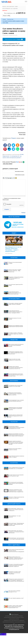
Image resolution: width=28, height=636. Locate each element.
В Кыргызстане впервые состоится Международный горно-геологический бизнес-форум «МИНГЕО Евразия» (16, 434)
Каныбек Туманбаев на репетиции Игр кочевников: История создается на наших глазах (16, 375)
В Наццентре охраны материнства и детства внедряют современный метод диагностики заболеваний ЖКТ (16, 580)
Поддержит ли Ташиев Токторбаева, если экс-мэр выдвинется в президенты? (16, 278)
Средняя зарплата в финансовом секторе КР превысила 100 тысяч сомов (15, 416)
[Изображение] (10, 178)
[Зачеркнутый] (9, 178)
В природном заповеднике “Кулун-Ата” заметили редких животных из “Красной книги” (16, 352)
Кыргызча (4, 10)
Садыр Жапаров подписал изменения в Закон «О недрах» (16, 457)
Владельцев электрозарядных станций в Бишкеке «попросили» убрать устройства (15, 393)
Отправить (6, 209)
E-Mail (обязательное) (19, 174)
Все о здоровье (14, 8)
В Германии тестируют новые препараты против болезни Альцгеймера (15, 572)
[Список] (14, 178)
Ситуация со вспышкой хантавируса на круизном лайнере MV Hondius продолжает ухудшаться (16, 565)
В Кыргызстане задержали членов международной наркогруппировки (16, 326)
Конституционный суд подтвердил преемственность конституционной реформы (16, 483)
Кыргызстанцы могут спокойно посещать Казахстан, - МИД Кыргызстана (15, 270)
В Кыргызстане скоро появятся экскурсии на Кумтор (15, 449)
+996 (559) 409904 (7, 164)
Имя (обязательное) (19, 171)
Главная (4, 19)
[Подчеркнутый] (7, 178)
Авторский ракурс (11, 6)
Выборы (4, 6)
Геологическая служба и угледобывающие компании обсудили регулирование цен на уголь (16, 427)
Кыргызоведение (6, 8)
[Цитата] (12, 178)
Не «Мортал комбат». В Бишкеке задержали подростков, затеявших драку (16, 333)
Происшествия (10, 19)
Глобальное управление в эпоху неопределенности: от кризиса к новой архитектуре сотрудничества (16, 490)
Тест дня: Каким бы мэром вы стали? (16, 598)
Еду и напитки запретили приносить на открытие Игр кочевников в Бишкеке (16, 345)
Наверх (23, 212)
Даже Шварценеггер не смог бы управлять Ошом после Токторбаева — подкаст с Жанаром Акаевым (13, 249)
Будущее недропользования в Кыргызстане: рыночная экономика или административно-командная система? (16, 443)
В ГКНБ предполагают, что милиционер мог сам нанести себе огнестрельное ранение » (13, 156)
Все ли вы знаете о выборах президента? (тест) (14, 591)
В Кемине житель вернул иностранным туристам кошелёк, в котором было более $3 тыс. (16, 367)
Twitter (17, 13)
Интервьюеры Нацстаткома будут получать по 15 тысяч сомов (16, 386)
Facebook (19, 13)
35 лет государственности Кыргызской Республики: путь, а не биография (16, 468)
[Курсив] (5, 178)
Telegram (25, 13)
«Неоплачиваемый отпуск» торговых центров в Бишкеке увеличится (16, 401)
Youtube (21, 13)
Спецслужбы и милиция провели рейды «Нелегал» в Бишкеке (15, 304)
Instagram (23, 13)
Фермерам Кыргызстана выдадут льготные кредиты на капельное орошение (15, 408)
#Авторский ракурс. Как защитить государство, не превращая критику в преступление (16, 531)
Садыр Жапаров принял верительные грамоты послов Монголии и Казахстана (15, 292)
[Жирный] (3, 178)
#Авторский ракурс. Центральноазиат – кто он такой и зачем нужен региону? (16, 539)
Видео (16, 6)
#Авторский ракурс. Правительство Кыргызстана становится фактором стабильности (16, 509)
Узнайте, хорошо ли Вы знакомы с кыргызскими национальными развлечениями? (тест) (16, 606)
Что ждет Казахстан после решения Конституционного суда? (16, 475)
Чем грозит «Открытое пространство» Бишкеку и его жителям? (16, 498)
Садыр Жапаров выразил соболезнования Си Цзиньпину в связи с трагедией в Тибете (15, 311)
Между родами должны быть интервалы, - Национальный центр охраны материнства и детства (16, 558)
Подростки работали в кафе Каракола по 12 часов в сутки (15, 360)
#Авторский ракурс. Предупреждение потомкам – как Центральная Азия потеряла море (16, 524)
